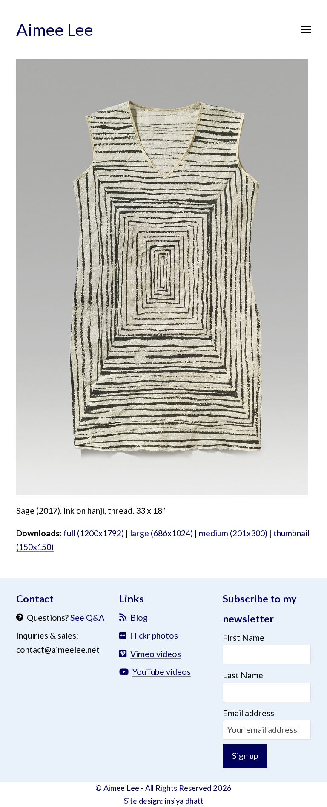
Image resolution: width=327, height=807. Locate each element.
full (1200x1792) (93, 533)
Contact (35, 599)
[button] (306, 29)
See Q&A (87, 617)
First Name (243, 637)
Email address (248, 713)
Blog (139, 617)
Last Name (243, 675)
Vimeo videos (155, 654)
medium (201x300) (233, 533)
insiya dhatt (184, 800)
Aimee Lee (54, 29)
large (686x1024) (161, 533)
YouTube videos (161, 672)
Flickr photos (154, 635)
